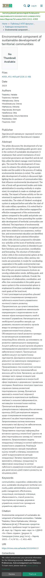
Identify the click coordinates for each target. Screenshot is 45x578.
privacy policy (32, 565)
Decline (12, 574)
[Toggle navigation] (41, 5)
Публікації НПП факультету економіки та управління (22, 23)
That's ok (32, 574)
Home (4, 23)
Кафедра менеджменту (16, 26)
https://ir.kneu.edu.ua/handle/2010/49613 (20, 548)
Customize (6, 569)
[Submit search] (24, 5)
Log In (34, 5)
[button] (28, 5)
